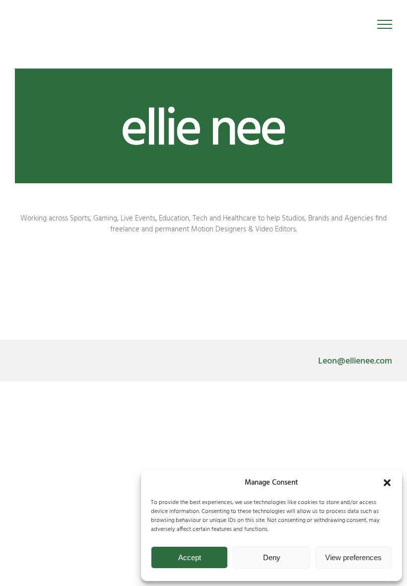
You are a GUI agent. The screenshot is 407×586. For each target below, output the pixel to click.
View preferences (353, 557)
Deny (271, 557)
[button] (387, 483)
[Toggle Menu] (385, 24)
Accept (189, 557)
